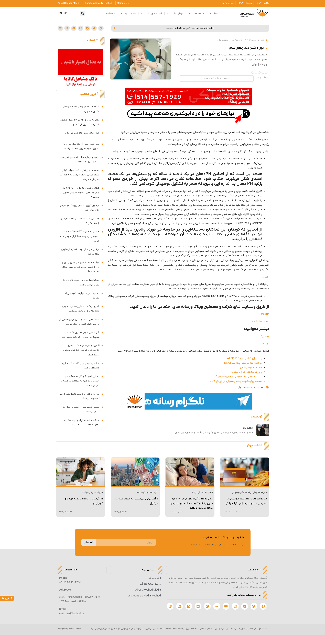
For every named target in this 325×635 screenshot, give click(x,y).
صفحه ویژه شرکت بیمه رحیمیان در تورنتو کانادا (236, 381)
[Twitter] (94, 28)
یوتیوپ (265, 343)
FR (65, 13)
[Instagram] (80, 28)
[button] (82, 13)
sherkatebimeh (260, 321)
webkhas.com (75, 629)
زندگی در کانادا (223, 40)
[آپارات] (60, 28)
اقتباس (265, 277)
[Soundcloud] (216, 606)
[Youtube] (74, 28)
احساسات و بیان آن (251, 367)
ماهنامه (110, 13)
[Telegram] (87, 28)
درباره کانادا (176, 13)
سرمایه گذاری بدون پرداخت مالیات (243, 363)
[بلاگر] (188, 606)
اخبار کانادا (262, 492)
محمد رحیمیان (244, 387)
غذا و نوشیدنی (238, 492)
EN (60, 13)
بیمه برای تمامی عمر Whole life (244, 358)
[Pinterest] (207, 606)
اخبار (215, 13)
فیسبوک (264, 336)
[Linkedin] (67, 28)
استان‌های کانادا (153, 13)
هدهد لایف (130, 13)
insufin (265, 314)
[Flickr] (198, 606)
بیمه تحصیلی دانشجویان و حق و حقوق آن (238, 376)
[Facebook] (101, 28)
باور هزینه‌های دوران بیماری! (246, 372)
